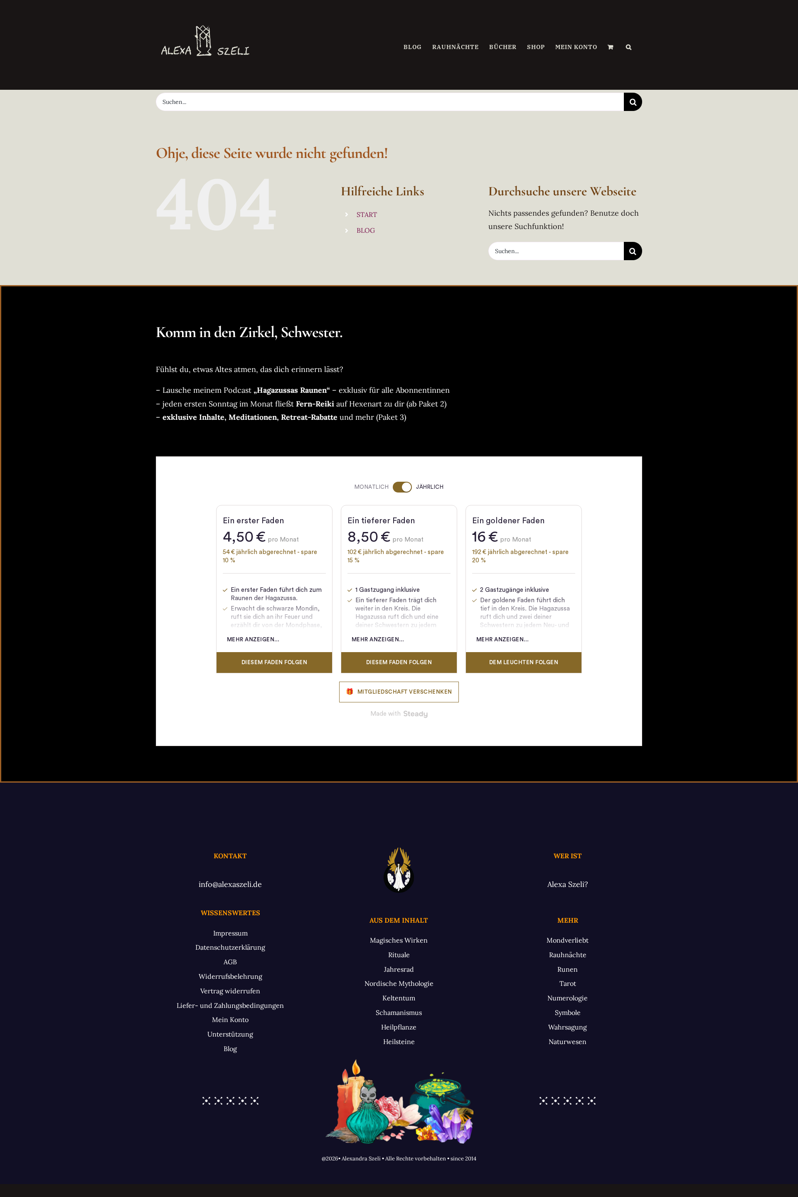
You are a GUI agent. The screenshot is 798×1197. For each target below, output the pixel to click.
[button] (629, 47)
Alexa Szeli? (567, 884)
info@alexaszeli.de (230, 884)
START (367, 214)
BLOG (366, 230)
